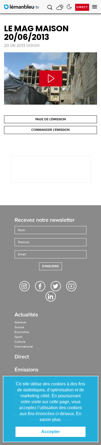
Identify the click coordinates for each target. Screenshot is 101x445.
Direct (82, 7)
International (24, 346)
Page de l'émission (50, 119)
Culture (20, 342)
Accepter (50, 431)
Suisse (19, 327)
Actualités (26, 315)
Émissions (26, 370)
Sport (18, 337)
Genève (20, 322)
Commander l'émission (50, 130)
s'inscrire (50, 266)
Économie (22, 332)
